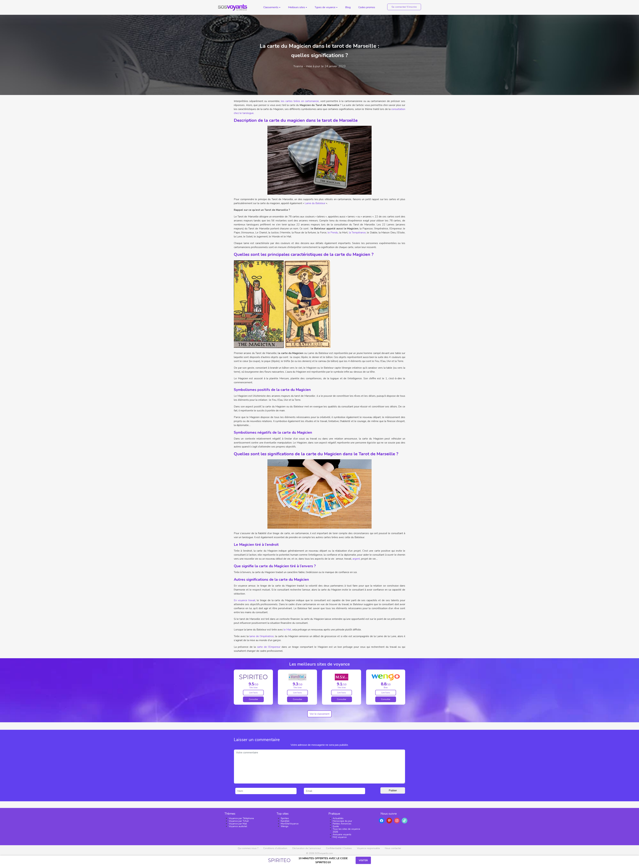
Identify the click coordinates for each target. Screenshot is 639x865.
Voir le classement (319, 713)
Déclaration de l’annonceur (306, 848)
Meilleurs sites (296, 7)
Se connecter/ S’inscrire (404, 6)
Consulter (253, 699)
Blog (348, 7)
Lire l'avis (253, 692)
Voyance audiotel (238, 826)
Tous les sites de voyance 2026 (346, 830)
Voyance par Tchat (239, 821)
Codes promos (366, 7)
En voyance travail (244, 600)
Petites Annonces (342, 823)
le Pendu (333, 232)
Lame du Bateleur (315, 203)
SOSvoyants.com (324, 853)
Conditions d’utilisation (275, 848)
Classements (270, 7)
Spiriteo (285, 818)
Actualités (338, 818)
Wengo (284, 826)
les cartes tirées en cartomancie (300, 101)
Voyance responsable (368, 848)
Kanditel (285, 821)
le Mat (287, 629)
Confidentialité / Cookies (339, 848)
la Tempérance (357, 232)
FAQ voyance (340, 837)
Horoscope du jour (342, 821)
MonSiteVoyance (290, 823)
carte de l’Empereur (268, 647)
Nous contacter (393, 848)
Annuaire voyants (342, 834)
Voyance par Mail (238, 823)
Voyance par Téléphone (241, 818)
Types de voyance (325, 7)
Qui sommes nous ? (248, 848)
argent (356, 559)
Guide (336, 826)
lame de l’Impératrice (261, 636)
